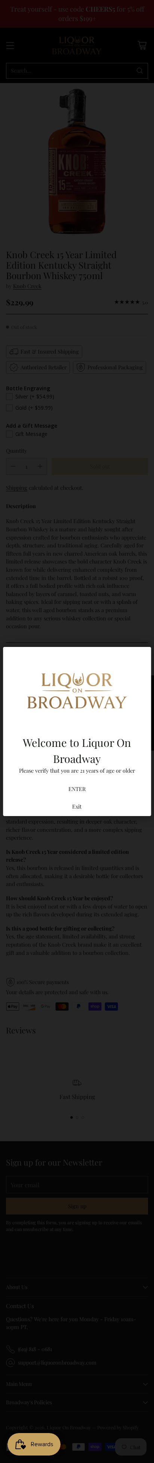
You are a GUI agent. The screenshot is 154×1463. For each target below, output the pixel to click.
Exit (76, 806)
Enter (77, 788)
